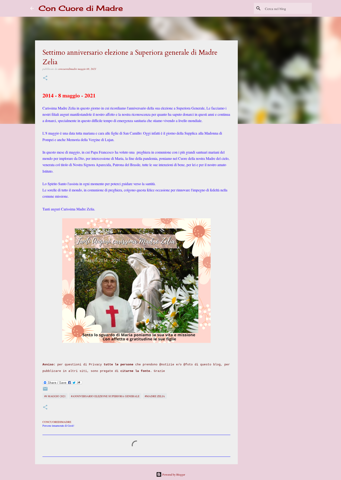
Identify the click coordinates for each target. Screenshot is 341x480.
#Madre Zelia (155, 396)
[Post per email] (45, 390)
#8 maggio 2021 (55, 396)
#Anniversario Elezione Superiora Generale (105, 396)
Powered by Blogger (173, 474)
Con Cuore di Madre (81, 8)
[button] (45, 78)
